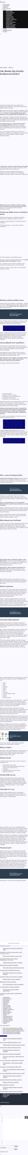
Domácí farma (6, 1000)
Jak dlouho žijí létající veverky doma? (9, 958)
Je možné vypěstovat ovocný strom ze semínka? (11, 976)
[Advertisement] (14, 52)
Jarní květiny (6, 1001)
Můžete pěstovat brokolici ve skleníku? (9, 965)
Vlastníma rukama (7, 1017)
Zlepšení (5, 1023)
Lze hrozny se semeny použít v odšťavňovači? (11, 993)
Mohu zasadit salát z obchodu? (7, 1084)
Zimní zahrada (6, 1021)
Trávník (5, 1014)
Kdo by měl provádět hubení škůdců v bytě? (10, 1042)
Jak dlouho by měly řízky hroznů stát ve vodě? (11, 952)
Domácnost (2, 2)
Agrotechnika (6, 997)
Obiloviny (5, 1004)
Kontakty (5, 1096)
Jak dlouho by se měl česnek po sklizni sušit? (10, 1067)
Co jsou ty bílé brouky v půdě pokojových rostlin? (12, 1060)
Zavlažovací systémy (8, 1020)
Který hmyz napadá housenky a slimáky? (12, 1028)
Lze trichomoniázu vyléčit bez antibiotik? (9, 987)
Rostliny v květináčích (8, 1009)
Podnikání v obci (7, 1008)
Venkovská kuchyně (8, 1016)
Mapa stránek (6, 1095)
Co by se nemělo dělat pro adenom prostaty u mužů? (12, 1073)
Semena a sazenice (7, 1012)
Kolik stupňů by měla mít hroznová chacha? (10, 1047)
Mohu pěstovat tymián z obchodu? (8, 981)
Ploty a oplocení (7, 1006)
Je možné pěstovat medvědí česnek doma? (10, 970)
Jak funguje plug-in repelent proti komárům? (10, 1054)
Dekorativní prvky (7, 998)
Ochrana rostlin (6, 1005)
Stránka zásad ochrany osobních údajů (12, 1093)
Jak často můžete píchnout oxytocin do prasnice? (11, 1091)
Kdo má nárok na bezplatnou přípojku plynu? (13, 1030)
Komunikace (6, 1002)
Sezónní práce (6, 1013)
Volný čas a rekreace (8, 1019)
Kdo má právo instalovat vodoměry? (11, 1032)
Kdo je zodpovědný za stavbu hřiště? (11, 1033)
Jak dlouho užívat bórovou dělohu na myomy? (11, 1079)
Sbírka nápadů (6, 1010)
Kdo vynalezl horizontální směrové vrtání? (13, 1029)
